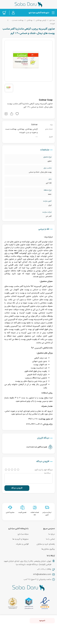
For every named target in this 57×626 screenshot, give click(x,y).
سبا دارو (52, 20)
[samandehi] (13, 603)
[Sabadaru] (38, 13)
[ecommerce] (28, 604)
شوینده (52, 23)
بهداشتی (29, 20)
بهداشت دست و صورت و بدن (16, 20)
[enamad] (45, 604)
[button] (17, 114)
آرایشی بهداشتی (41, 20)
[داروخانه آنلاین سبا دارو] (28, 4)
